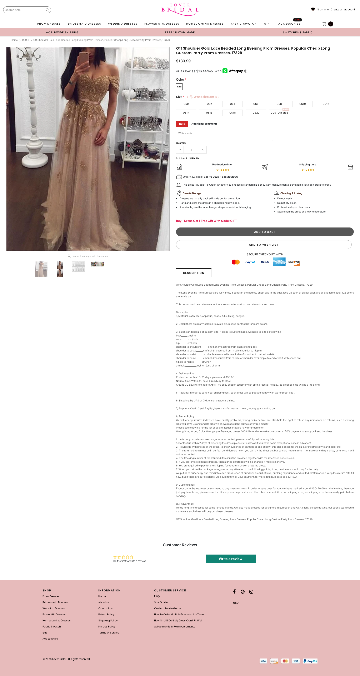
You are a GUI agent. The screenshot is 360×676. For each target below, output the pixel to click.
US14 (186, 112)
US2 (209, 103)
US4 (232, 103)
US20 (256, 112)
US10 (302, 103)
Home (14, 39)
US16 (209, 112)
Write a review (230, 559)
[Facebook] (234, 591)
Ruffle (25, 39)
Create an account (343, 9)
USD (236, 603)
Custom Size (279, 112)
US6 (256, 103)
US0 (186, 103)
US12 (326, 103)
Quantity (181, 142)
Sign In (321, 9)
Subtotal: (182, 158)
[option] (62, 32)
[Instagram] (251, 591)
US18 (232, 112)
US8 (279, 103)
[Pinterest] (243, 591)
